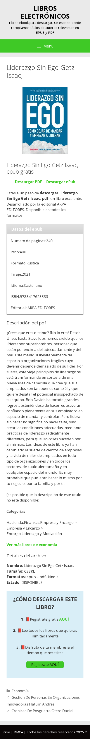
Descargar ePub (60, 181)
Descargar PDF (28, 181)
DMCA (18, 732)
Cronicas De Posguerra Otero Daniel (42, 710)
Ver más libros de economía (32, 544)
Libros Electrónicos (45, 12)
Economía (20, 690)
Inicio (6, 732)
